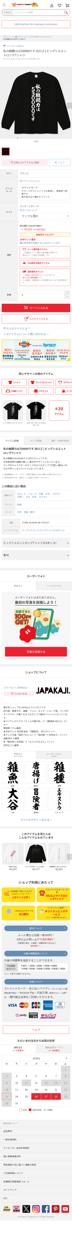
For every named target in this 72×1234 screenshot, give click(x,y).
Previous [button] (2, 106)
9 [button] (44, 138)
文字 (47, 493)
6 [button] (34, 138)
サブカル (43, 496)
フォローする (20, 693)
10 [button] (47, 138)
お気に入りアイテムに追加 (26, 162)
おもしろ (21, 493)
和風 (19, 504)
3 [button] (24, 138)
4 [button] (27, 138)
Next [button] (69, 106)
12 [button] (54, 138)
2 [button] (21, 138)
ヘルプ (36, 1030)
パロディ (56, 493)
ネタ (28, 496)
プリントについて (31, 181)
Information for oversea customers (36, 24)
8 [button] (41, 138)
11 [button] (51, 138)
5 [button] (31, 138)
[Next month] (66, 1058)
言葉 (41, 493)
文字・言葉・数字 (25, 512)
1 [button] (17, 138)
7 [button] (37, 138)
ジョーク (32, 493)
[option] (36, 104)
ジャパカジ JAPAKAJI (15, 46)
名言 (34, 496)
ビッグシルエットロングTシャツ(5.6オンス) (21, 58)
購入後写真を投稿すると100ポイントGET (40, 242)
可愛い (20, 496)
